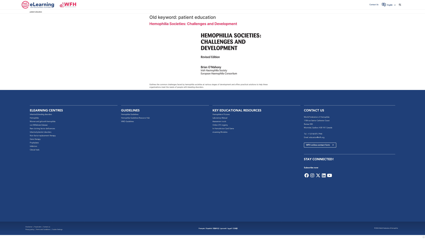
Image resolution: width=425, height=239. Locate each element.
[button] (392, 5)
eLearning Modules (219, 132)
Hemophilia (34, 118)
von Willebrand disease (39, 125)
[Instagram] (312, 175)
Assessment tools (219, 121)
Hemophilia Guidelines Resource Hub (135, 118)
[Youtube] (329, 175)
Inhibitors (33, 146)
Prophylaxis (34, 143)
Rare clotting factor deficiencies (42, 129)
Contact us (373, 5)
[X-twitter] (318, 175)
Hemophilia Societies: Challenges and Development (193, 24)
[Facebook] (306, 175)
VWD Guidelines (127, 121)
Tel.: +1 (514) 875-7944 (313, 134)
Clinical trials (34, 150)
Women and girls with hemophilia (42, 121)
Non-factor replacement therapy (43, 136)
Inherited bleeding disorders (41, 114)
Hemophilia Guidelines (129, 114)
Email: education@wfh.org (314, 137)
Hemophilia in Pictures (221, 114)
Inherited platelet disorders (40, 132)
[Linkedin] (323, 175)
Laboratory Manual (219, 118)
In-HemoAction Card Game (223, 129)
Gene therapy (35, 139)
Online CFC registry (220, 125)
